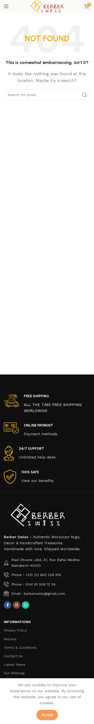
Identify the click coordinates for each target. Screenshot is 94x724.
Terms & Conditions (20, 648)
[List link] (47, 562)
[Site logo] (47, 6)
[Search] (84, 94)
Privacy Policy (15, 630)
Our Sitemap (14, 673)
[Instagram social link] (16, 605)
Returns (10, 639)
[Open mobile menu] (6, 6)
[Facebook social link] (7, 605)
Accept (47, 715)
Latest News (14, 664)
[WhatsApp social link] (25, 605)
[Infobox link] (47, 403)
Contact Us (13, 656)
